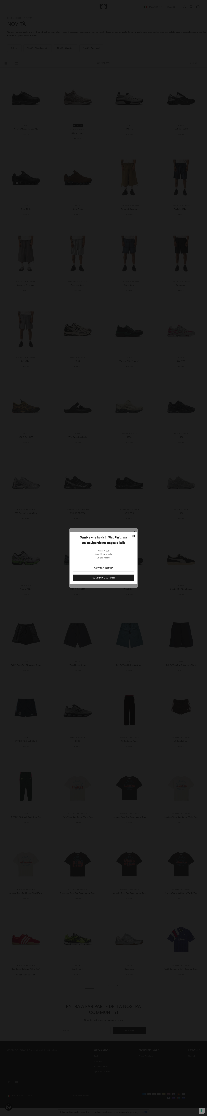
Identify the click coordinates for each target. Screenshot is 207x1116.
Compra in (103, 578)
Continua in (103, 568)
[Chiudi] (133, 536)
